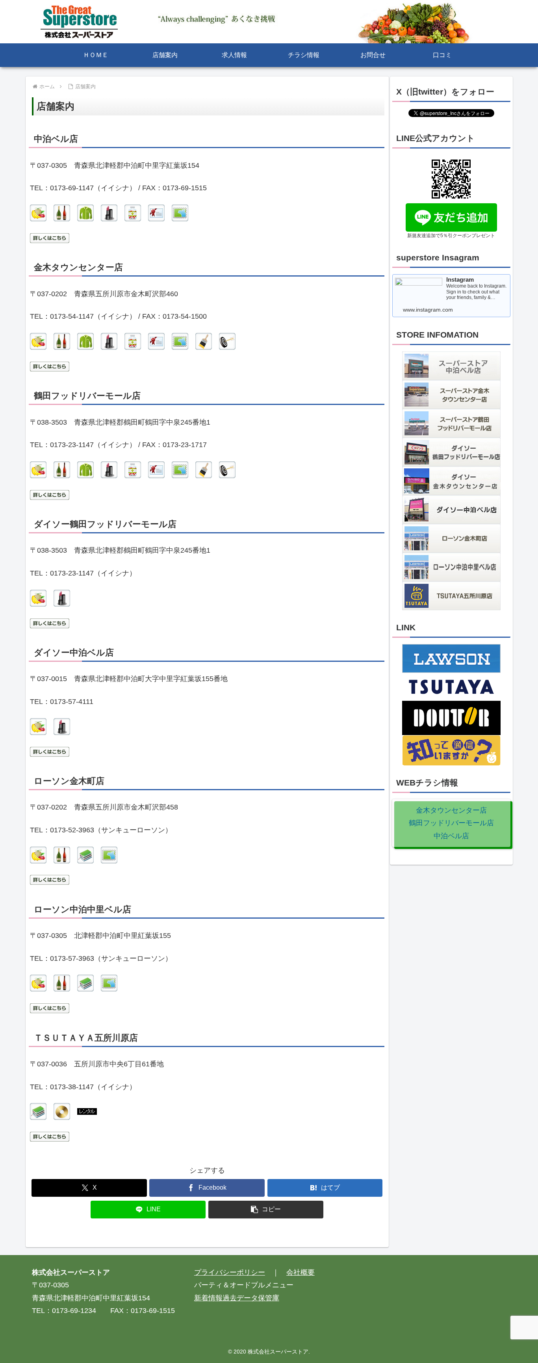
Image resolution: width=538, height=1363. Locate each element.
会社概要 (300, 1272)
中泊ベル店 (451, 836)
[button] (266, 1209)
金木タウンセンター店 (451, 810)
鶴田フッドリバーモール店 (451, 823)
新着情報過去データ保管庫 (236, 1298)
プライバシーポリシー (229, 1272)
